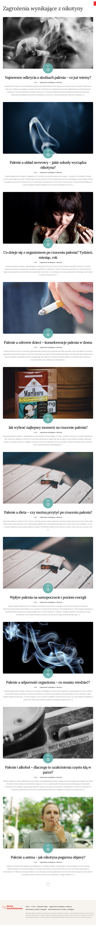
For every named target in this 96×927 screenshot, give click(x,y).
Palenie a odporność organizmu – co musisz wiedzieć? (48, 682)
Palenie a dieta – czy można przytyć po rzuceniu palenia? (48, 512)
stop (35, 82)
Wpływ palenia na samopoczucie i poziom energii (48, 597)
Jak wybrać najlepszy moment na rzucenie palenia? (48, 427)
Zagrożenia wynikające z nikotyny (51, 82)
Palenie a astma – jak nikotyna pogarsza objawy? (48, 857)
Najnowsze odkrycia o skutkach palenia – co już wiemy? (48, 77)
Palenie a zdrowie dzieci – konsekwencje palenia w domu (48, 342)
